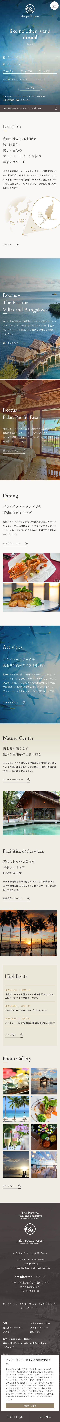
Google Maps (30, 1263)
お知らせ (7, 1354)
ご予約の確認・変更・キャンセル (16, 99)
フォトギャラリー (39, 1327)
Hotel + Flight (14, 1417)
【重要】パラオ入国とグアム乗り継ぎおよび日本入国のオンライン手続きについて (29, 996)
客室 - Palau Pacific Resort (17, 1338)
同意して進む (30, 1405)
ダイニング (8, 1347)
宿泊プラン (35, 1331)
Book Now (45, 1417)
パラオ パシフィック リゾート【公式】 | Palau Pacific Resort (30, 11)
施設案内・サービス (13, 1327)
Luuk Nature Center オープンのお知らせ (22, 108)
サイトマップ (36, 1354)
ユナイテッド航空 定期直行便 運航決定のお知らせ (30, 1023)
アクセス (7, 1331)
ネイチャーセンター (40, 1323)
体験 (5, 1323)
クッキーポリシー (22, 1391)
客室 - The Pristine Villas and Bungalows (24, 1343)
